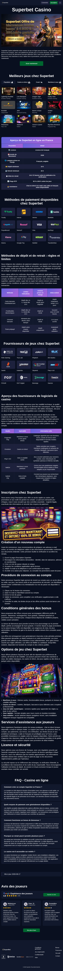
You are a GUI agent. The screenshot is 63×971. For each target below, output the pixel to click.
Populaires (7, 82)
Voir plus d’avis (31, 930)
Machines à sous (53, 82)
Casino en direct (22, 82)
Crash (38, 82)
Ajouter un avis (51, 894)
